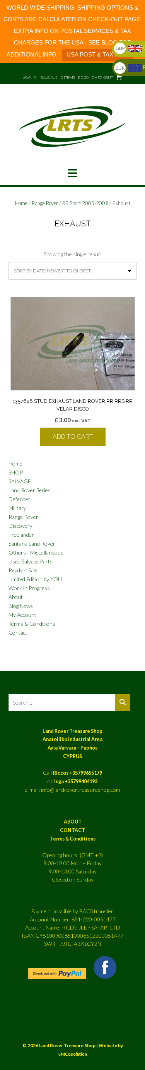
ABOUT (73, 822)
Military (17, 508)
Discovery (20, 525)
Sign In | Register (40, 77)
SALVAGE (20, 481)
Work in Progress (29, 588)
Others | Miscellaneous (36, 552)
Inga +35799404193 (75, 781)
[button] (72, 173)
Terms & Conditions (32, 623)
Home (21, 203)
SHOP (16, 472)
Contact (18, 632)
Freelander (21, 534)
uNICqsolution (72, 1053)
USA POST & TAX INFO (98, 54)
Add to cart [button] (73, 436)
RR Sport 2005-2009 (85, 203)
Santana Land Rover (32, 543)
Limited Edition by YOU (35, 579)
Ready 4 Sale (23, 570)
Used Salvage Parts (31, 561)
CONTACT (72, 830)
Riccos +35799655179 (77, 773)
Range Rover (45, 203)
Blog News (21, 606)
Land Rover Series (30, 490)
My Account (22, 614)
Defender (20, 499)
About (16, 597)
